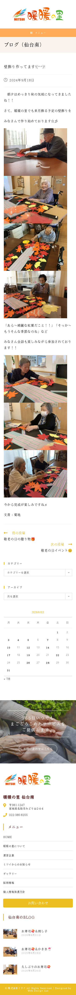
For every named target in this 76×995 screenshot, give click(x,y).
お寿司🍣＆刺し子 (34, 931)
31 (8, 670)
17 (8, 655)
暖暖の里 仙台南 (18, 797)
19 (28, 655)
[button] (38, 748)
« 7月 (7, 678)
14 (47, 647)
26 (28, 662)
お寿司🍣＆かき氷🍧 (36, 949)
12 (28, 647)
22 (57, 655)
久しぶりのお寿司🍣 (36, 966)
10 (8, 647)
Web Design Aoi (38, 990)
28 (47, 662)
